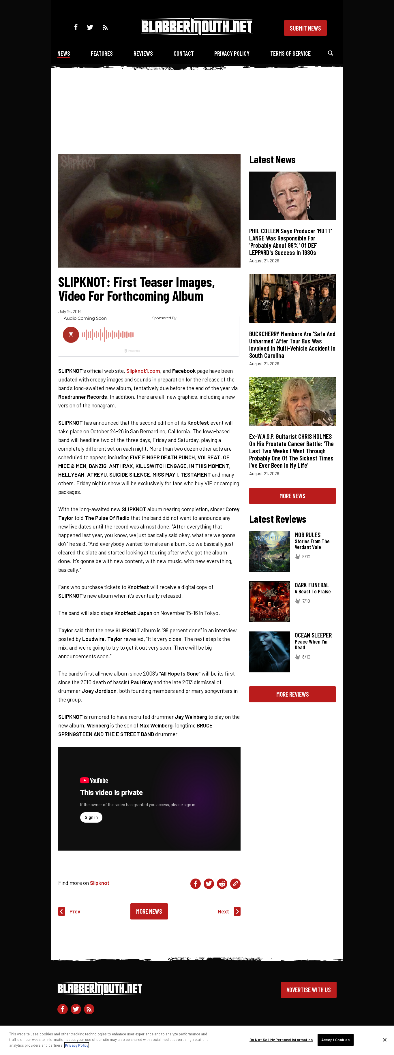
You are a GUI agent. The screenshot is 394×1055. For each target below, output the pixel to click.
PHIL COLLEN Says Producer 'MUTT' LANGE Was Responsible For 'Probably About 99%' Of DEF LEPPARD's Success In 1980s (290, 241)
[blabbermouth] (197, 33)
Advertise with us (308, 989)
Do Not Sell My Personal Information (281, 1039)
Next (223, 911)
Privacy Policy (231, 53)
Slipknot (100, 882)
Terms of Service (290, 53)
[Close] (384, 1040)
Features (102, 53)
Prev (75, 911)
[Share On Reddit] (222, 884)
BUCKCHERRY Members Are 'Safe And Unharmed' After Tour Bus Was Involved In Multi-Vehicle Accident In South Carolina (292, 344)
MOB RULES (307, 535)
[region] (197, 1040)
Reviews (143, 53)
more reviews (292, 694)
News (63, 53)
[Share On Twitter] (209, 884)
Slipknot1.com (143, 370)
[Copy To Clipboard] (235, 884)
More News (149, 911)
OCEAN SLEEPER (313, 635)
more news (292, 495)
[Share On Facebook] (195, 884)
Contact (184, 53)
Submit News (305, 28)
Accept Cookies (335, 1039)
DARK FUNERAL (312, 585)
